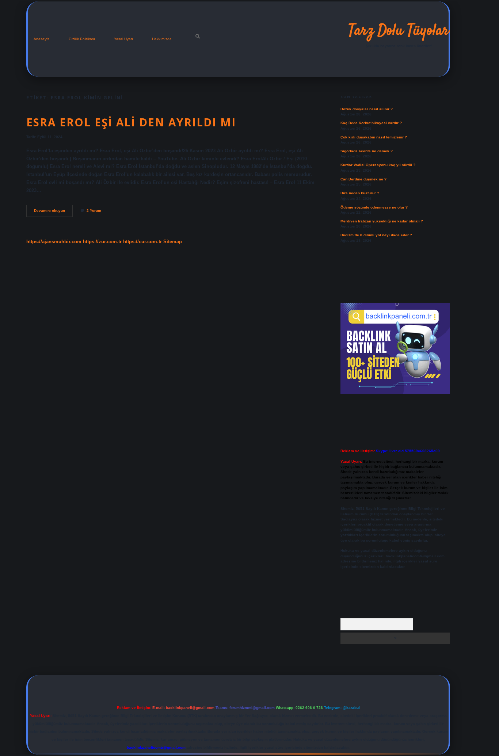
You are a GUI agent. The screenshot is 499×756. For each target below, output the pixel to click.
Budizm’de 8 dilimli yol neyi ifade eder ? (376, 235)
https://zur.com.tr (102, 241)
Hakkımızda (162, 39)
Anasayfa (42, 39)
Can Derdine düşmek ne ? (363, 179)
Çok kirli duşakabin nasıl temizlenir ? (373, 137)
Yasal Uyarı (123, 39)
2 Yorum (94, 211)
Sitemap (172, 241)
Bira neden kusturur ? (359, 193)
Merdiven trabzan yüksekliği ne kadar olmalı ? (381, 221)
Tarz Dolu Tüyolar (398, 31)
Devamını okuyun (53, 212)
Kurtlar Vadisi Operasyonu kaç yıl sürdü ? (377, 165)
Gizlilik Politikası (82, 39)
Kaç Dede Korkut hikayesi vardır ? (371, 123)
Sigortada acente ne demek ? (366, 151)
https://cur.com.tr (142, 241)
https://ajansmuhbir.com (53, 241)
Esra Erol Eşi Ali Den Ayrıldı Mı (131, 122)
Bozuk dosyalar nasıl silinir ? (366, 109)
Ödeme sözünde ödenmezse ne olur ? (374, 207)
